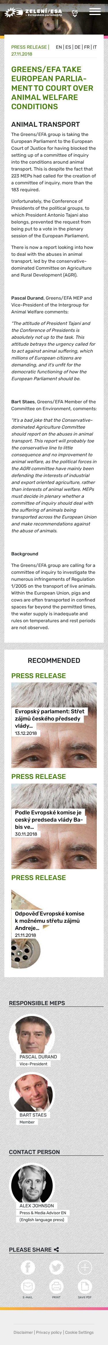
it (95, 47)
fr (87, 47)
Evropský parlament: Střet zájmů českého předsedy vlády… (49, 718)
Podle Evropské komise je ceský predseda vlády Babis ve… (49, 819)
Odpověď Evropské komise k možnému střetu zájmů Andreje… (49, 920)
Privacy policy (49, 1332)
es (68, 47)
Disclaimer (23, 1332)
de (78, 47)
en (59, 47)
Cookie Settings (79, 1332)
